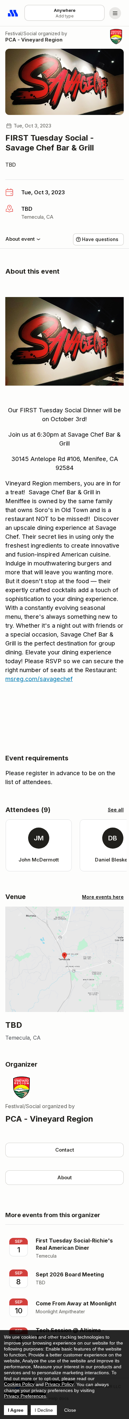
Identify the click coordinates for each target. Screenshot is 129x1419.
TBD (10, 164)
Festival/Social (21, 33)
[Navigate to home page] (13, 13)
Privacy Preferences (25, 1396)
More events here (103, 897)
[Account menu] (115, 13)
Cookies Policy (19, 1384)
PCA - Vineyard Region (34, 40)
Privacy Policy (59, 1384)
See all (116, 809)
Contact (64, 1150)
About (64, 1177)
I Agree (15, 1410)
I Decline (44, 1410)
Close (70, 1410)
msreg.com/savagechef (39, 678)
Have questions (100, 239)
